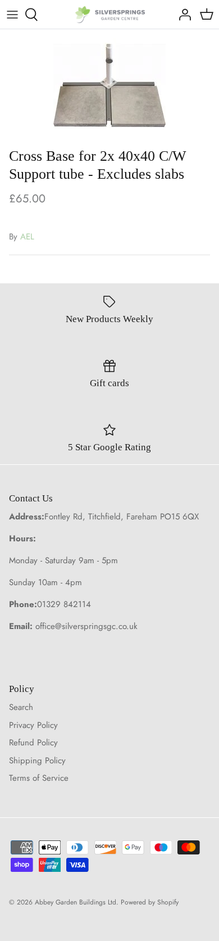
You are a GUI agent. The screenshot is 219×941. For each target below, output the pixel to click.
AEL (27, 236)
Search (21, 707)
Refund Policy (33, 742)
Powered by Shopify (150, 902)
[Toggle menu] (12, 14)
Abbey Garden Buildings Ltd (75, 902)
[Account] (182, 14)
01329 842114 (64, 604)
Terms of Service (39, 778)
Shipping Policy (37, 760)
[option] (109, 85)
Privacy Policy (33, 725)
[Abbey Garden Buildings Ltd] (110, 14)
